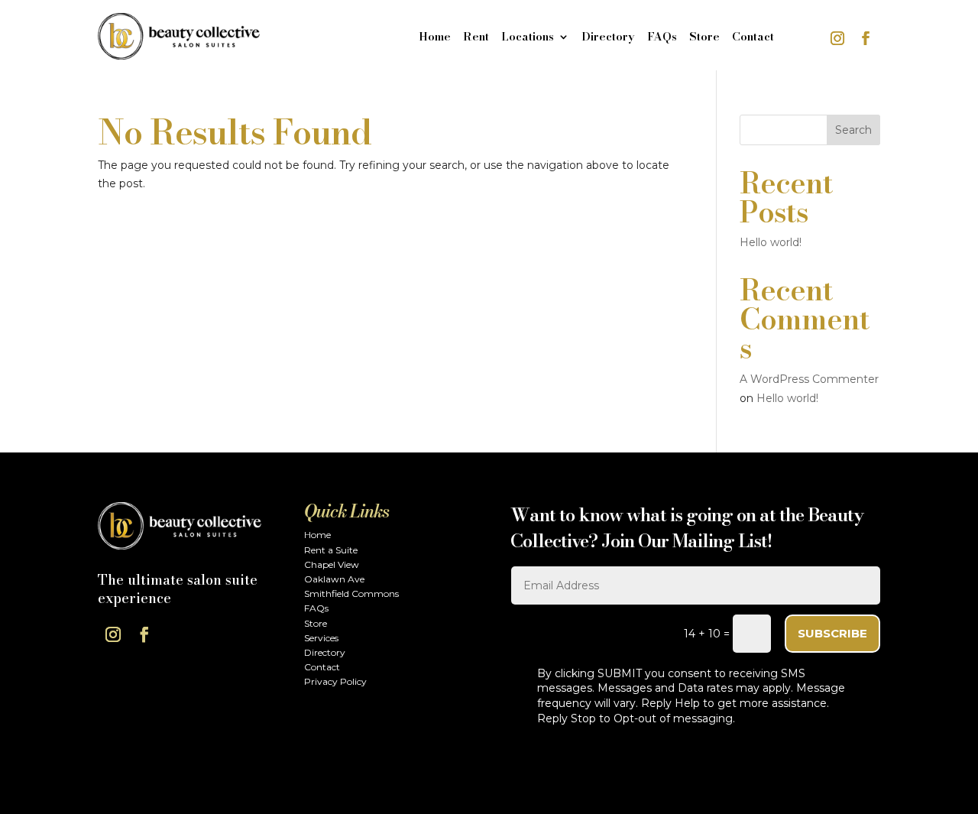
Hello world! (771, 242)
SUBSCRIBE (832, 633)
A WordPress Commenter (809, 379)
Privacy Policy (335, 681)
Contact (753, 38)
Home (435, 38)
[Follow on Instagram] (837, 38)
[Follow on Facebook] (865, 38)
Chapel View (331, 564)
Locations (527, 38)
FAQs (662, 38)
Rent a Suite (331, 550)
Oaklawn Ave (334, 579)
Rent (476, 38)
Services (321, 638)
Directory (608, 38)
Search (853, 130)
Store (704, 38)
